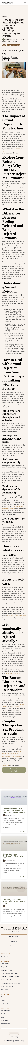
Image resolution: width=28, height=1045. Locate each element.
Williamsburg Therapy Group (12, 39)
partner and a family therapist (16, 616)
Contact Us (14, 941)
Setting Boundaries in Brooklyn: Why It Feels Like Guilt (13, 856)
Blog (2, 1017)
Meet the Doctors (14, 936)
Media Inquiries (5, 1023)
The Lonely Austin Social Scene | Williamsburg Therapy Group (14, 901)
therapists (5, 765)
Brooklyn (6, 57)
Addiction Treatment (7, 986)
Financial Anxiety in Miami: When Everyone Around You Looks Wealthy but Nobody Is (14, 810)
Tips (4, 45)
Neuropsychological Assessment (10, 983)
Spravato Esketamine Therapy (10, 976)
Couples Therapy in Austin (13, 45)
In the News (4, 1020)
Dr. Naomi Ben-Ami (10, 815)
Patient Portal (14, 946)
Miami (5, 60)
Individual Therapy (6, 970)
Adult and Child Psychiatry (8, 980)
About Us (4, 1014)
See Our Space (5, 1010)
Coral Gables (5, 1003)
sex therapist (15, 706)
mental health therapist (12, 673)
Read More (22, 831)
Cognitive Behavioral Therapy (9, 973)
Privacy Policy (14, 1037)
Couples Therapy (6, 967)
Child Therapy (5, 963)
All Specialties (5, 990)
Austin (15, 57)
